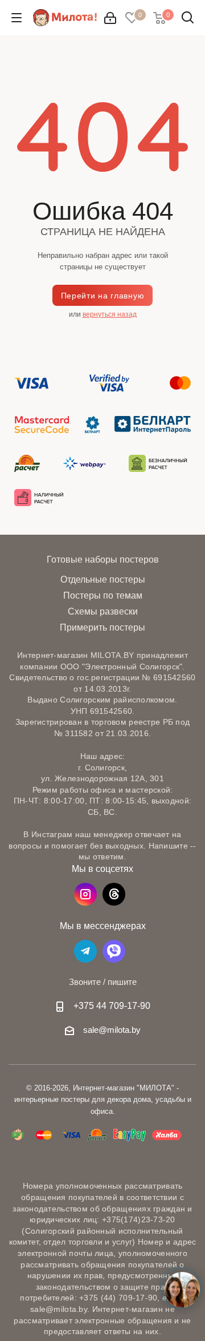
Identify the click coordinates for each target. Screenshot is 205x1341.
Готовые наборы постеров (103, 559)
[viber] (113, 951)
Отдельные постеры (102, 579)
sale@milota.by (112, 1030)
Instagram (85, 894)
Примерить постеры (102, 627)
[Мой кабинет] (110, 18)
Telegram (85, 951)
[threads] (113, 894)
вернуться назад (110, 314)
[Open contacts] (182, 1290)
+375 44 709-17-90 (111, 1005)
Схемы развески (103, 611)
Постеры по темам (102, 595)
